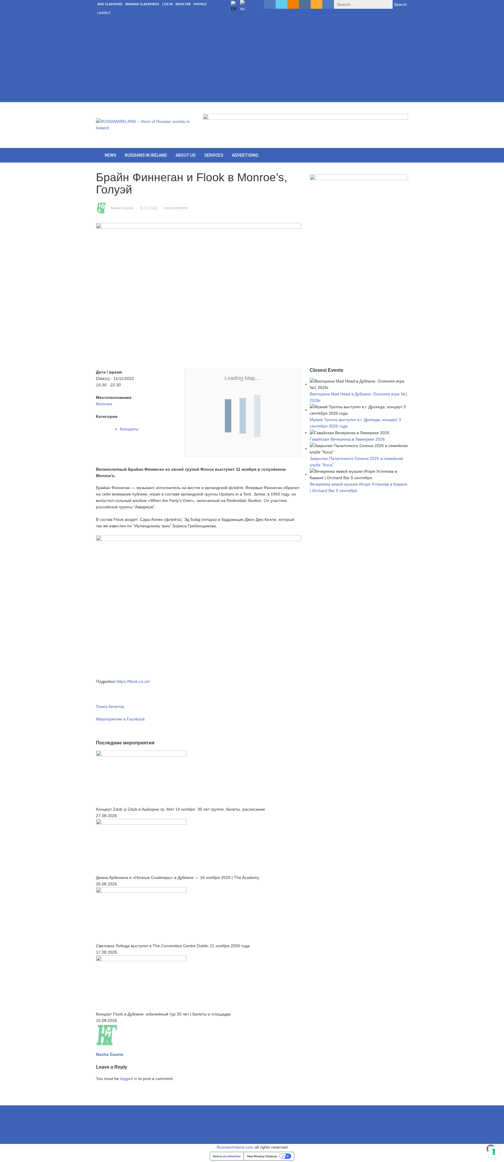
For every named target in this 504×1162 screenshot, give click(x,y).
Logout (104, 13)
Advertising (245, 155)
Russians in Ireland (146, 155)
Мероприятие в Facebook (120, 719)
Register (183, 4)
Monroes (104, 404)
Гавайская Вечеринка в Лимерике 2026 (347, 439)
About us (185, 155)
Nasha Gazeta (122, 208)
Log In (167, 4)
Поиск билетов (110, 706)
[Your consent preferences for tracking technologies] (493, 1151)
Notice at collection (227, 1156)
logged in (128, 1078)
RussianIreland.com (235, 1147)
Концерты (129, 429)
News (110, 155)
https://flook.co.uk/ (133, 681)
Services (213, 155)
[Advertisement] (252, 61)
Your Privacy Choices (262, 1156)
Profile (200, 4)
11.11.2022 (148, 208)
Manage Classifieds (142, 4)
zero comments (176, 208)
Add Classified (110, 4)
